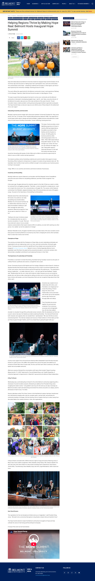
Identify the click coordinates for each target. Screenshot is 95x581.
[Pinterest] (25, 37)
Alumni (33, 19)
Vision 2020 (46, 17)
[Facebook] (18, 37)
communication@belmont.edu (42, 575)
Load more (74, 56)
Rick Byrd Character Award (20, 248)
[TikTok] (71, 572)
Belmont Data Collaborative (17, 17)
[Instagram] (68, 572)
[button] (92, 3)
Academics (10, 17)
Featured (25, 19)
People (29, 19)
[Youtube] (79, 572)
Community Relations (53, 17)
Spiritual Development (33, 17)
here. (90, 11)
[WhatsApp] (28, 37)
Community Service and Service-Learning (15, 19)
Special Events (48, 19)
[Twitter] (21, 37)
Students (43, 19)
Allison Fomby (12, 33)
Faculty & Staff (37, 19)
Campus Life (26, 17)
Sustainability (40, 17)
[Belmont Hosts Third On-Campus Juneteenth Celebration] (66, 42)
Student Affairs (55, 19)
